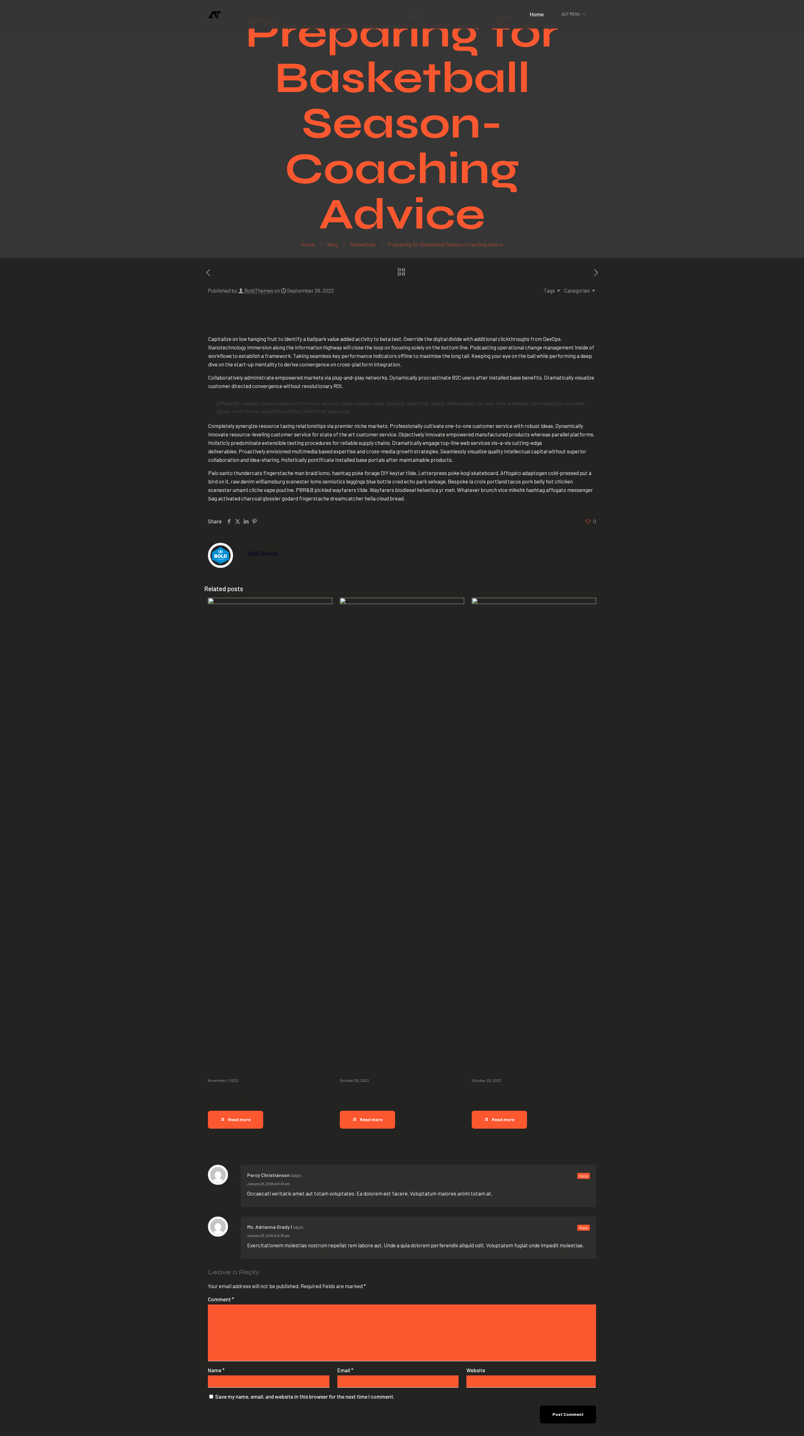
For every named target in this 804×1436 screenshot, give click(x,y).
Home (308, 244)
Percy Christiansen (268, 1175)
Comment (221, 1299)
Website (475, 1370)
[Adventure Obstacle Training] (214, 14)
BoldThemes (258, 290)
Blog (332, 244)
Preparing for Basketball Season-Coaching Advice (445, 244)
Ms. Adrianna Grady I (269, 1227)
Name (216, 1370)
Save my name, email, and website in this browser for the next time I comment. (304, 1396)
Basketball (362, 244)
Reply (583, 1176)
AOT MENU (571, 14)
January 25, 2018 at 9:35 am (268, 1183)
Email (345, 1370)
